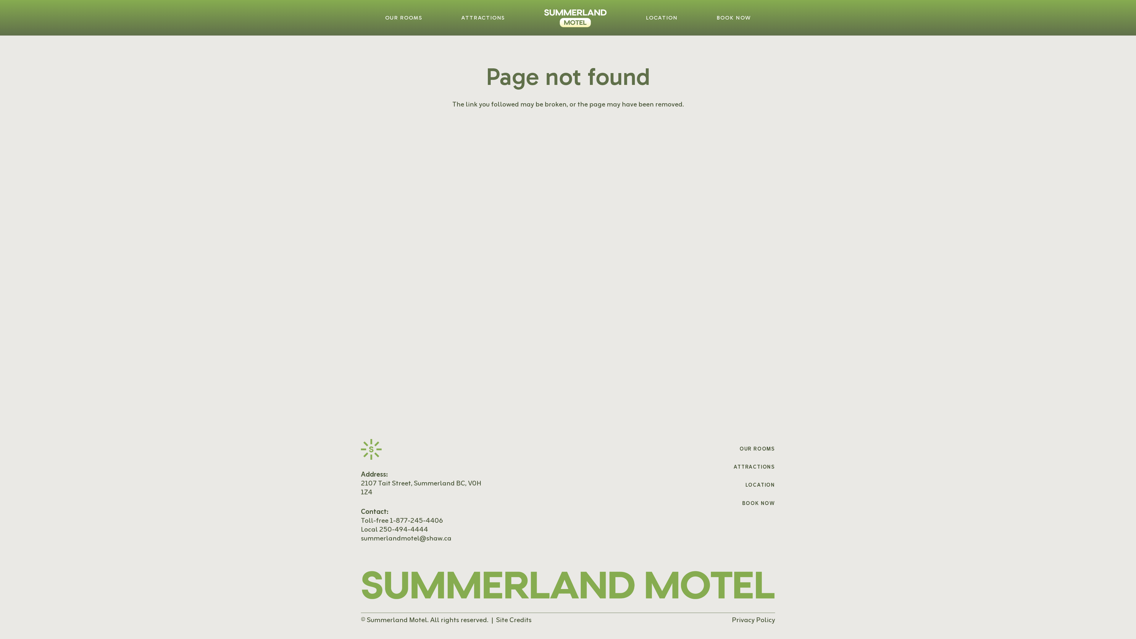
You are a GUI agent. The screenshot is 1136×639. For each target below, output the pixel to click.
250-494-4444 (403, 530)
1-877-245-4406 (416, 521)
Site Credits (514, 620)
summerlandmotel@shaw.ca (406, 539)
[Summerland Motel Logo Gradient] (575, 18)
